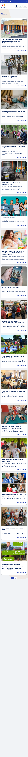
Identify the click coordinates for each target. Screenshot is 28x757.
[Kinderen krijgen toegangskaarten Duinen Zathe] (14, 448)
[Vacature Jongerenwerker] (14, 206)
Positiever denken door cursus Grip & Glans (13, 392)
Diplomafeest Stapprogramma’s (11, 426)
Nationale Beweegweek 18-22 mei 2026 (14, 495)
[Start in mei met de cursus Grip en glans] (14, 516)
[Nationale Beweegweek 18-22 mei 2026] (14, 483)
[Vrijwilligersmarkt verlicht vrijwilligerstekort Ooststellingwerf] (14, 309)
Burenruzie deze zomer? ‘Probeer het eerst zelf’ (13, 112)
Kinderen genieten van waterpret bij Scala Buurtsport (13, 357)
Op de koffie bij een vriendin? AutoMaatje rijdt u (11, 183)
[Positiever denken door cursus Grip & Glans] (14, 379)
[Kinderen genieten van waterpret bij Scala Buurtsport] (14, 344)
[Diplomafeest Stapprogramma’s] (14, 414)
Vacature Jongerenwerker (10, 218)
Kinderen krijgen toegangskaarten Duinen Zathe (12, 460)
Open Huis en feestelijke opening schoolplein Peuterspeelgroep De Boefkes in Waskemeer (12, 41)
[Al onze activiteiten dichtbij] (14, 276)
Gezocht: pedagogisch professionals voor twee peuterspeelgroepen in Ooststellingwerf (13, 252)
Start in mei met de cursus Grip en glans (12, 529)
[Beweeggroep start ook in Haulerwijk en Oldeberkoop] (14, 134)
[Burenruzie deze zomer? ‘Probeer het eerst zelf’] (14, 99)
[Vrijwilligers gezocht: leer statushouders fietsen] (14, 64)
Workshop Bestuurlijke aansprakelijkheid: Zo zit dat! (11, 564)
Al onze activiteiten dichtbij (10, 288)
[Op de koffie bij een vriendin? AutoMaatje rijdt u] (14, 171)
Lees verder (20, 51)
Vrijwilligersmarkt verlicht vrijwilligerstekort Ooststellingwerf (13, 322)
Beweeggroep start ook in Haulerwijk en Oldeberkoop (13, 147)
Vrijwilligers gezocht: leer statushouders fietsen (10, 77)
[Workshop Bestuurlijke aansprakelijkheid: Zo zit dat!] (14, 551)
